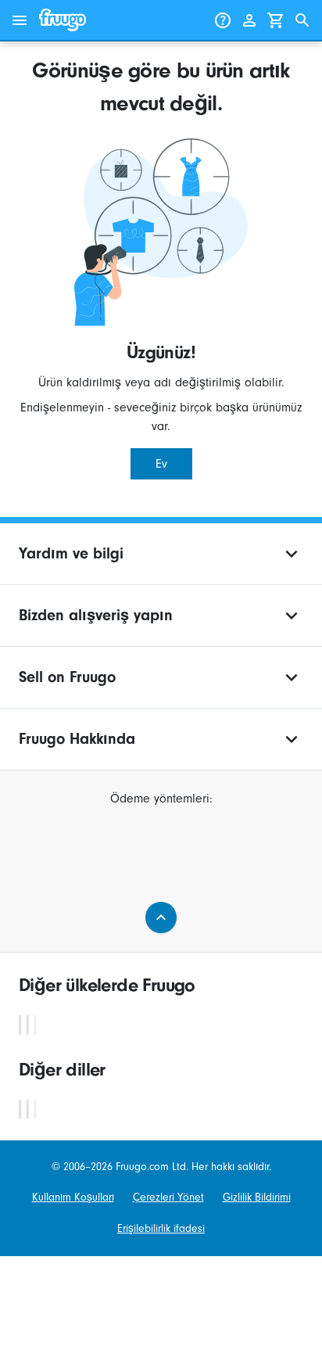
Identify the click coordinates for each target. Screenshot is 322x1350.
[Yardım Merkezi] (222, 20)
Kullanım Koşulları (73, 1197)
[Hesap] (249, 20)
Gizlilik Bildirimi (257, 1197)
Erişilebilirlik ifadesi (161, 1228)
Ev (161, 464)
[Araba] (276, 20)
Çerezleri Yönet (168, 1197)
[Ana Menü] (19, 20)
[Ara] (302, 20)
